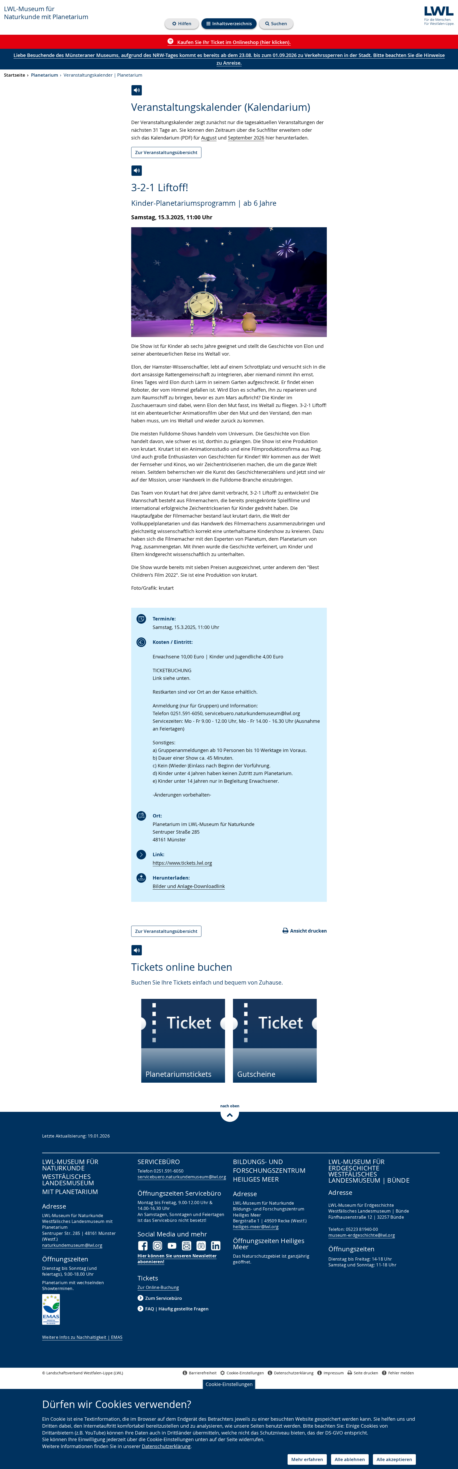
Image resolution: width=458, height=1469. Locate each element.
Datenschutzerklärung (166, 1446)
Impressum (334, 1372)
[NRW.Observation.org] (201, 1245)
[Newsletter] (186, 1245)
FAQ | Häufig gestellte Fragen (177, 1309)
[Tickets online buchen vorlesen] (136, 950)
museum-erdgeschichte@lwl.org (361, 1235)
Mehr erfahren (307, 1459)
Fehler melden (401, 1372)
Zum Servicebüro (163, 1298)
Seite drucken (366, 1372)
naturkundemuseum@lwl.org (72, 1245)
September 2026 (246, 137)
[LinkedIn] (215, 1245)
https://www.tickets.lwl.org (182, 863)
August (209, 137)
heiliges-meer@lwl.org (256, 1227)
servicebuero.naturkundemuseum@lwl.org (182, 1177)
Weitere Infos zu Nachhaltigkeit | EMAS (82, 1337)
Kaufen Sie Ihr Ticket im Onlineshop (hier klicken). (233, 42)
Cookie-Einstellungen (229, 1384)
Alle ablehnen (350, 1459)
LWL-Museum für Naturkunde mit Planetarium (46, 13)
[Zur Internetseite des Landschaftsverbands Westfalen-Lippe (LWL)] (437, 15)
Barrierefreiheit (203, 1372)
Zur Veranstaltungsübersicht (166, 152)
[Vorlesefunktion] (136, 170)
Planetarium (44, 75)
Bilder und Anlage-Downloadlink (189, 886)
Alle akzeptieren (394, 1459)
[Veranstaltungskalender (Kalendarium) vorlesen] (136, 90)
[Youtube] (172, 1245)
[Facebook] (143, 1245)
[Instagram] (157, 1245)
